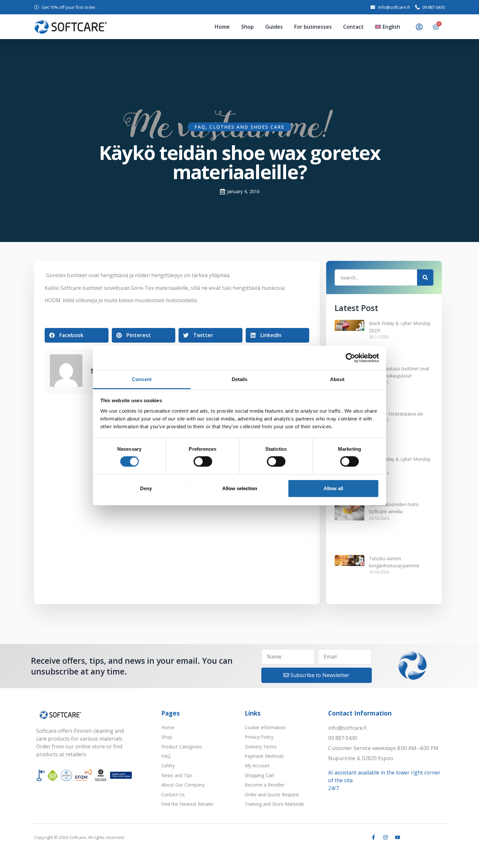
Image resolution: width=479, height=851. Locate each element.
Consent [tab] (142, 379)
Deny (146, 488)
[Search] (425, 277)
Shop (205, 26)
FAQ (200, 127)
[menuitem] (383, 27)
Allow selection (239, 488)
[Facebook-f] (373, 762)
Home (179, 26)
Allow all (333, 488)
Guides (240, 26)
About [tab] (337, 379)
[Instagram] (385, 762)
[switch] (203, 461)
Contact (336, 26)
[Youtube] (397, 762)
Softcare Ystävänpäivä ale (396, 392)
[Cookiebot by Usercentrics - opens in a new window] (350, 358)
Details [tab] (240, 379)
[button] (77, 335)
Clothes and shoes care (247, 127)
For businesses (287, 26)
